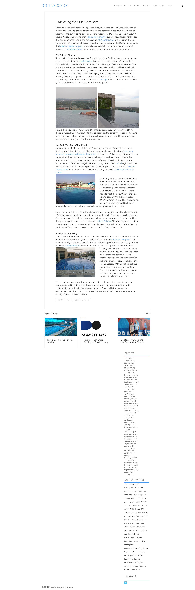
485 (125, 516)
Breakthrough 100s (131, 552)
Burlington (139, 562)
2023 (130, 495)
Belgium (136, 541)
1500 (137, 484)
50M (146, 516)
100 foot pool (129, 484)
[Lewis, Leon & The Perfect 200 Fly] (61, 327)
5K (133, 520)
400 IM (134, 505)
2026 (145, 495)
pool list (60, 300)
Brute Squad (129, 562)
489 (137, 516)
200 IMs (127, 491)
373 (125, 505)
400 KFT (140, 509)
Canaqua (143, 566)
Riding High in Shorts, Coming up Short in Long (96, 341)
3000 (133, 498)
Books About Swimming (133, 548)
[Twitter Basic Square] (125, 582)
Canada (135, 566)
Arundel (127, 534)
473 (143, 512)
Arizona (144, 530)
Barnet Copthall (130, 537)
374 (129, 505)
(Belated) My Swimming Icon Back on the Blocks (132, 341)
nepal (76, 300)
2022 (126, 495)
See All (147, 313)
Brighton (143, 552)
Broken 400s (129, 555)
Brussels (137, 559)
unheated (85, 300)
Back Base (135, 534)
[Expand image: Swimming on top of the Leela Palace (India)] (76, 107)
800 (137, 523)
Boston (145, 548)
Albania (133, 527)
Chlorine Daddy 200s (132, 570)
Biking (143, 541)
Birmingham (128, 545)
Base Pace (128, 541)
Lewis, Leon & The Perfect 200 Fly (59, 341)
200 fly (134, 491)
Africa (126, 527)
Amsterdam (141, 527)
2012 (144, 491)
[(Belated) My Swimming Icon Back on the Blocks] (134, 327)
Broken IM (138, 555)
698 (133, 523)
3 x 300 (127, 498)
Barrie (139, 537)
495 (141, 516)
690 (145, 520)
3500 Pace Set (141, 502)
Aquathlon (136, 530)
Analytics (127, 530)
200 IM (140, 488)
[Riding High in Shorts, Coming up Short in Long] (97, 327)
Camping (127, 566)
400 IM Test (142, 505)
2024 (135, 495)
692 (125, 523)
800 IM (143, 523)
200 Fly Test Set (130, 488)
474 (147, 512)
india (68, 300)
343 (130, 502)
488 (133, 516)
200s (140, 491)
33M (125, 502)
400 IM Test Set (130, 509)
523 (125, 520)
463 (139, 512)
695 (129, 523)
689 (141, 520)
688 (137, 520)
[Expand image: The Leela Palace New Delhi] (118, 107)
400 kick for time (130, 512)
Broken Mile (128, 559)
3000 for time (141, 498)
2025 (140, 495)
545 (129, 520)
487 (129, 516)
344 (133, 502)
